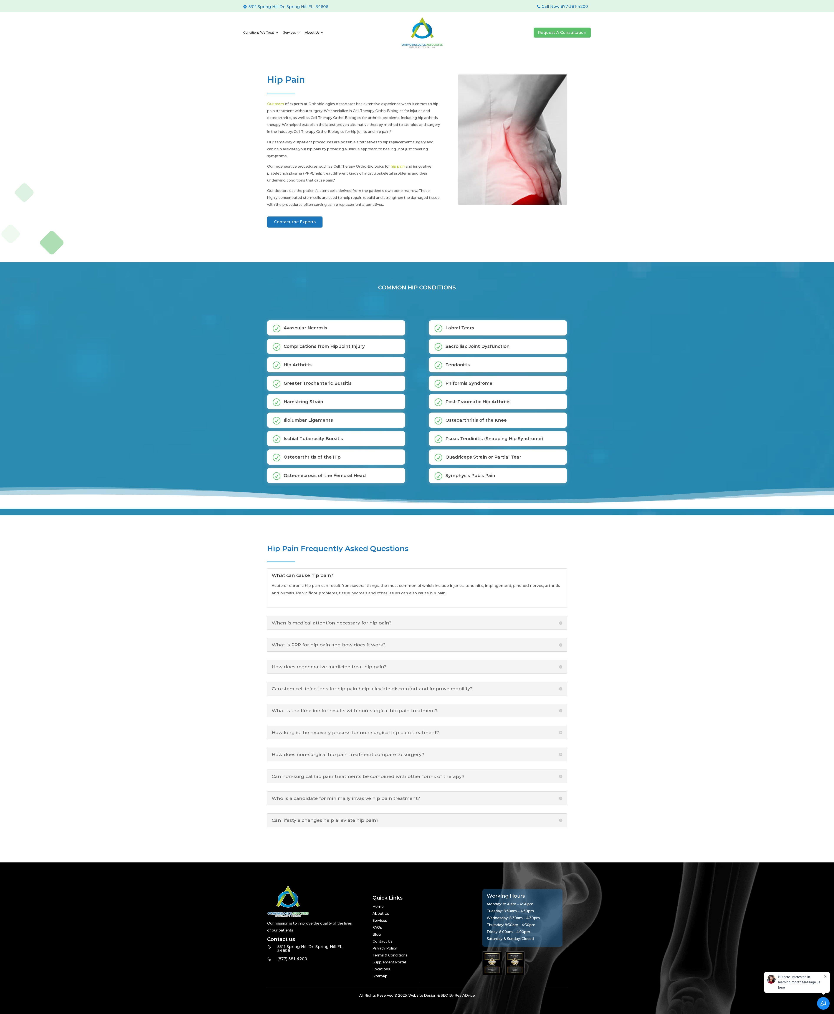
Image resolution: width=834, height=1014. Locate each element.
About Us (380, 914)
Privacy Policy (384, 948)
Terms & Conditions (389, 955)
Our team (275, 104)
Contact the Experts (295, 222)
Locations (381, 969)
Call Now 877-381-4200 (565, 6)
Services (379, 920)
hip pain (397, 166)
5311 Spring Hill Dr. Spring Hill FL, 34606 (288, 6)
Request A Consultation (562, 32)
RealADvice (465, 995)
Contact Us (382, 941)
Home (378, 907)
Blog (376, 934)
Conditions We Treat (258, 33)
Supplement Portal (389, 962)
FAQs (377, 927)
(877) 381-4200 (292, 958)
